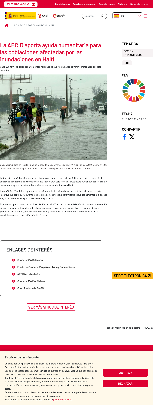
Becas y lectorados (139, 4)
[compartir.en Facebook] (124, 137)
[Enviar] (102, 16)
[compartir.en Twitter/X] (132, 137)
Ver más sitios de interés (51, 307)
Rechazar (125, 383)
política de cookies (62, 399)
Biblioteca (122, 4)
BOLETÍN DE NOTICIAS (17, 4)
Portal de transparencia (84, 4)
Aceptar (125, 372)
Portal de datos (62, 4)
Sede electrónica (107, 4)
